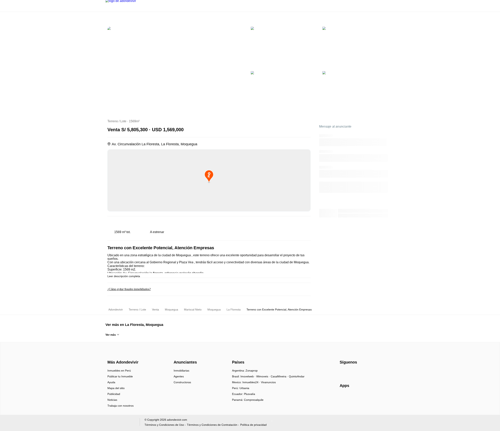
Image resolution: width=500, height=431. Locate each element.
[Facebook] (343, 371)
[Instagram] (349, 371)
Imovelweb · (248, 376)
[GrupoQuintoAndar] (120, 423)
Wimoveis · (263, 376)
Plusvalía (249, 394)
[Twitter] (362, 371)
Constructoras (182, 382)
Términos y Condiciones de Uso (164, 424)
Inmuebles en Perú (119, 370)
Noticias (112, 399)
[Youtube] (356, 371)
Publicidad (113, 394)
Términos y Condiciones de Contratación (212, 424)
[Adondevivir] (122, 355)
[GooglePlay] (379, 396)
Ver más (110, 334)
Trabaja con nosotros (120, 405)
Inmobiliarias (181, 370)
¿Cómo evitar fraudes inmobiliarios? (129, 289)
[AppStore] (352, 396)
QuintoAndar (296, 376)
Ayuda (111, 382)
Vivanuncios (268, 382)
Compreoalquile (253, 399)
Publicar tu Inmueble (120, 376)
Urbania (244, 388)
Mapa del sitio (116, 388)
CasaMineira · (280, 376)
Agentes (179, 376)
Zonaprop (252, 370)
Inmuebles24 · (251, 382)
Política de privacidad (253, 424)
